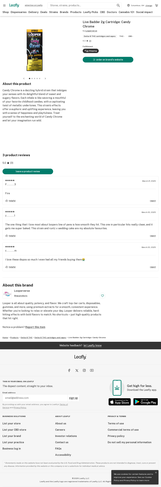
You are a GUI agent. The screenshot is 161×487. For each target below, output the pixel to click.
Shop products (20, 296)
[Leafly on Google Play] (145, 402)
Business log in (12, 448)
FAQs (58, 448)
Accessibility (63, 454)
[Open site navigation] (4, 5)
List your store (12, 423)
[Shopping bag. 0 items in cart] (156, 5)
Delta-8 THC (26, 337)
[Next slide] (45, 78)
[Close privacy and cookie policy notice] (156, 472)
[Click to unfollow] (102, 296)
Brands (64, 12)
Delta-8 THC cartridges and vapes (50, 337)
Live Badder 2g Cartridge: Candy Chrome (87, 337)
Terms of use (116, 423)
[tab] (29, 78)
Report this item (35, 327)
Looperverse (91, 31)
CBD (102, 12)
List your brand (12, 436)
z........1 (10, 215)
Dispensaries (19, 12)
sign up (73, 397)
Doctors (112, 12)
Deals (43, 12)
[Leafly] (14, 5)
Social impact (144, 12)
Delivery (33, 12)
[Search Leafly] (118, 5)
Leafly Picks (90, 12)
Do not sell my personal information (129, 442)
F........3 (10, 184)
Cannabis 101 (126, 12)
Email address (9, 393)
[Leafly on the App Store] (119, 402)
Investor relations (66, 436)
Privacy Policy (130, 480)
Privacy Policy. (20, 407)
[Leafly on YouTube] (92, 370)
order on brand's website (109, 59)
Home (5, 337)
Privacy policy (116, 436)
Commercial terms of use (123, 429)
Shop (6, 12)
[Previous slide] (24, 78)
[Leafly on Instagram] (84, 370)
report (153, 201)
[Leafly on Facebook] (69, 370)
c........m (11, 250)
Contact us (61, 442)
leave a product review (28, 171)
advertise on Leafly (33, 5)
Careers (60, 429)
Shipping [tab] (93, 51)
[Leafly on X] (76, 370)
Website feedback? (80, 345)
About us (60, 423)
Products (75, 12)
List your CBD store (14, 429)
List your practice (13, 442)
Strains (53, 12)
